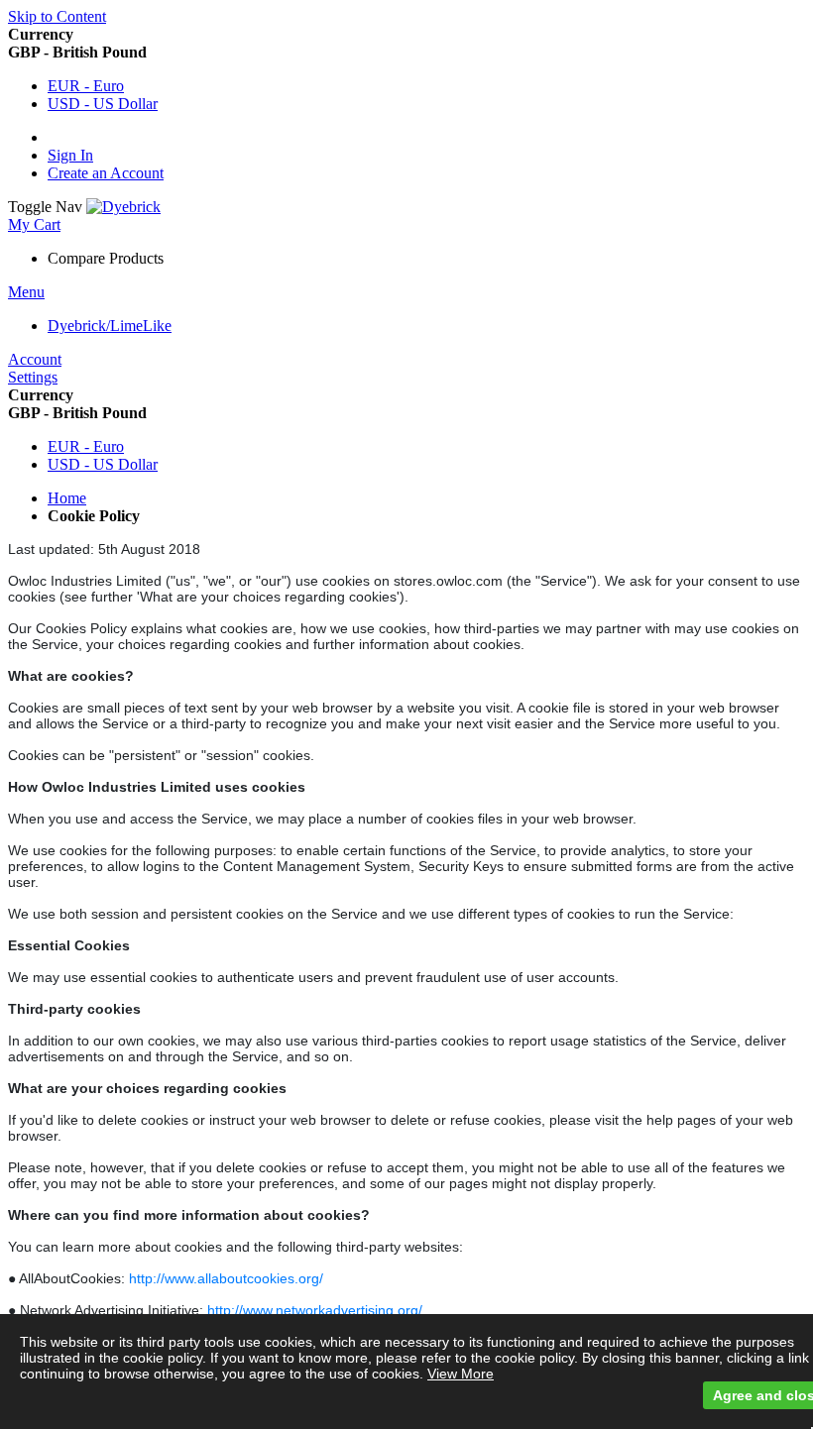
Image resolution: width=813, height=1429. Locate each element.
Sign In (70, 155)
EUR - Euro (86, 85)
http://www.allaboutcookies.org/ (226, 1278)
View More (460, 1373)
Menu (26, 291)
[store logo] (123, 206)
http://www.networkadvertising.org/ (314, 1310)
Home (67, 498)
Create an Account (106, 173)
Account (34, 359)
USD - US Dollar (103, 103)
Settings (33, 377)
